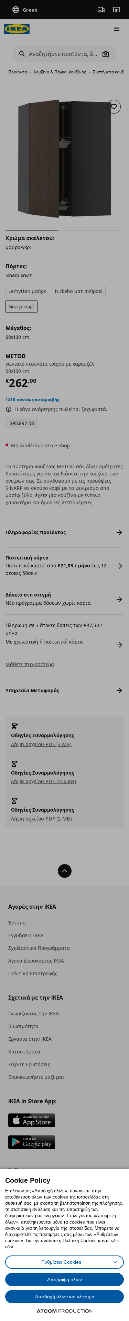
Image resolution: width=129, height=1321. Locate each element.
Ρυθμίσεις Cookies (61, 1262)
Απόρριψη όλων (64, 1279)
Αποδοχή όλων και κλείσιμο (64, 1296)
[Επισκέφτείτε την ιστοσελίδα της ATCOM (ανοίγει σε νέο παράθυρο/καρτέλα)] (65, 1311)
